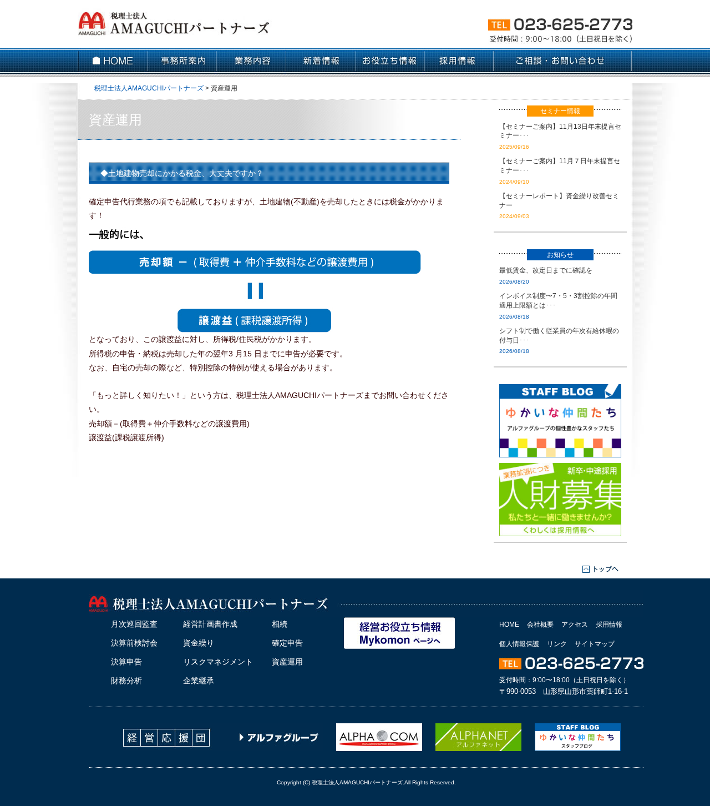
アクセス (574, 624)
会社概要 (540, 624)
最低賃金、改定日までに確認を (545, 270)
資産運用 (287, 661)
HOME (509, 624)
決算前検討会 (134, 642)
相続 (279, 623)
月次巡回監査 (134, 623)
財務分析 (126, 680)
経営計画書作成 (210, 623)
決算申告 (126, 661)
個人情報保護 (519, 644)
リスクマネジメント (218, 661)
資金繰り (198, 642)
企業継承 (198, 680)
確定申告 (287, 642)
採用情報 (609, 624)
